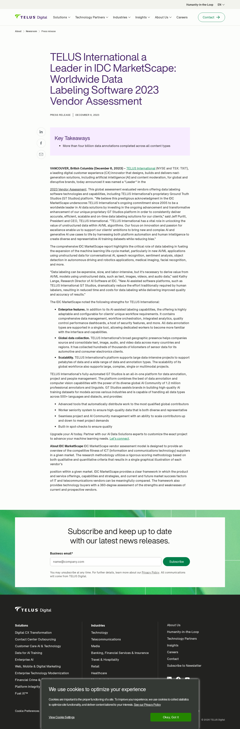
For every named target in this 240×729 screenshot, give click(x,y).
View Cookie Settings (61, 717)
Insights (172, 645)
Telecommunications (106, 639)
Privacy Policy (150, 572)
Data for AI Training (28, 653)
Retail (95, 666)
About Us (173, 625)
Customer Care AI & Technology (38, 646)
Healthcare (99, 673)
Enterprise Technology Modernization (42, 673)
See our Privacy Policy (147, 704)
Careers (172, 652)
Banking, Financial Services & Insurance (120, 653)
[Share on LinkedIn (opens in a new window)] (41, 131)
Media (95, 646)
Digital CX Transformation (33, 632)
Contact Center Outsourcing (35, 639)
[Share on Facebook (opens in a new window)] (41, 143)
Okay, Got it (171, 717)
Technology (99, 632)
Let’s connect (119, 438)
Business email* (61, 553)
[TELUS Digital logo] (33, 610)
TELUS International (140, 168)
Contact (173, 659)
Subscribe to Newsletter (184, 665)
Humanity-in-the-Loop (183, 632)
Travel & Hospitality (105, 659)
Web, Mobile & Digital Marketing (38, 666)
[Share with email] (41, 154)
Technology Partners (182, 638)
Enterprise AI (24, 659)
